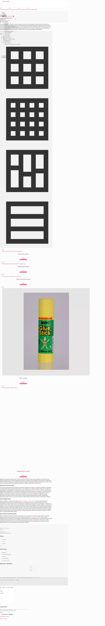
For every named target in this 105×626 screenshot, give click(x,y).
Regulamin (4, 552)
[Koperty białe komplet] (27, 263)
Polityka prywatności (6, 554)
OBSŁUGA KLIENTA (6, 1)
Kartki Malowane (10, 577)
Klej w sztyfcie (23, 378)
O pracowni (4, 539)
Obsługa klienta (5, 558)
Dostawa (4, 556)
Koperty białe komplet (23, 266)
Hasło (1, 612)
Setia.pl (17, 579)
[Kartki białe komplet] (27, 251)
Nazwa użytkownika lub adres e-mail (8, 609)
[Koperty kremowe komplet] (27, 276)
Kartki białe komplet (23, 254)
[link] (27, 36)
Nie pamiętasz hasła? (4, 616)
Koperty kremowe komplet (23, 279)
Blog (1, 546)
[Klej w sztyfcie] (27, 332)
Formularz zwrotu (5, 560)
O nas (3, 541)
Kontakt (3, 543)
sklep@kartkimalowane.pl (5, 533)
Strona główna (5, 18)
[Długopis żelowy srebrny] (27, 428)
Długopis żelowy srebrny (23, 471)
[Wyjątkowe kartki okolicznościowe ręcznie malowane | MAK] (18, 9)
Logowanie (10, 614)
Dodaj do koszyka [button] (23, 259)
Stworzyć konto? (3, 618)
